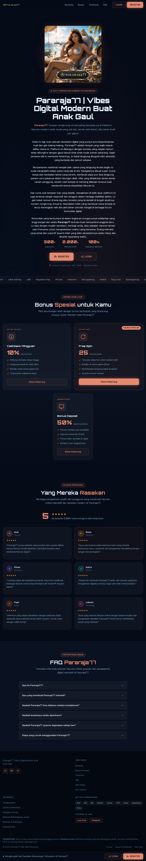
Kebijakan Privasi (10, 812)
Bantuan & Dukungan (12, 822)
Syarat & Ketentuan (11, 807)
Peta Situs (138, 847)
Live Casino (80, 790)
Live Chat (81, 820)
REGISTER (135, 5)
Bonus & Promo (82, 770)
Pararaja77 (41, 125)
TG (5, 771)
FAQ (105, 5)
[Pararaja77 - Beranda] (11, 5)
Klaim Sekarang (37, 382)
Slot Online (80, 785)
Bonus (81, 5)
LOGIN (119, 5)
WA (11, 771)
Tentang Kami (9, 803)
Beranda (69, 5)
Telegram (95, 820)
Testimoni (94, 5)
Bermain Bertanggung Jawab (16, 817)
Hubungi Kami (9, 827)
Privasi (109, 847)
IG (18, 771)
